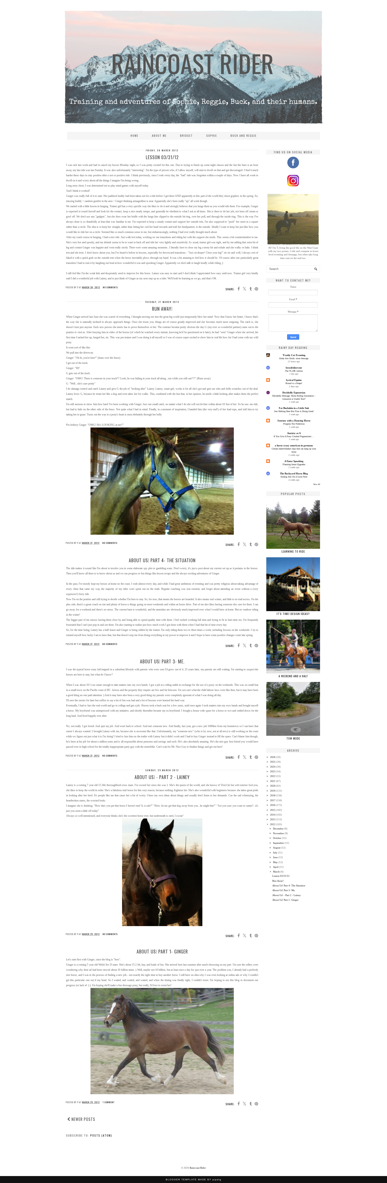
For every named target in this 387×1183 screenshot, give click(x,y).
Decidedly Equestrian (293, 392)
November (278, 833)
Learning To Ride (293, 551)
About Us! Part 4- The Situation (162, 560)
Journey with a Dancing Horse (293, 420)
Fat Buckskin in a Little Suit (294, 408)
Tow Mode (293, 738)
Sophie (211, 135)
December (278, 828)
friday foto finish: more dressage (293, 358)
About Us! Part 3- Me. (162, 661)
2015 (272, 810)
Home (134, 135)
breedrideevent (294, 367)
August (276, 847)
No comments (110, 287)
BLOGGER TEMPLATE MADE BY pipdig (193, 1179)
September (278, 843)
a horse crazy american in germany (294, 445)
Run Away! (162, 308)
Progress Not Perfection (294, 424)
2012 (272, 824)
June (275, 857)
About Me (159, 135)
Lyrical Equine (294, 380)
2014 (272, 814)
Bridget (186, 135)
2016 (272, 805)
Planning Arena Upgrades (294, 464)
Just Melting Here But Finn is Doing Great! (294, 411)
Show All (316, 484)
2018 (272, 795)
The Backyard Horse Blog (294, 473)
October (277, 838)
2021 (272, 781)
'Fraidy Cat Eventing (293, 355)
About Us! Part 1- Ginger (162, 951)
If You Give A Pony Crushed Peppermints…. (294, 436)
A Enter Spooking (293, 461)
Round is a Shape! (294, 383)
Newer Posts (82, 1119)
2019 (272, 790)
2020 (272, 785)
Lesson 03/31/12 (162, 157)
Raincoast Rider (198, 1167)
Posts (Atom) (101, 1135)
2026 (272, 757)
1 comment (108, 1102)
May (275, 862)
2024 (272, 766)
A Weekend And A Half (293, 676)
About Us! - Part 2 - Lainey (162, 777)
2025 (272, 761)
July (275, 852)
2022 (272, 776)
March (276, 871)
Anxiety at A (294, 433)
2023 (272, 771)
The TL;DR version (294, 371)
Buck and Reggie (243, 135)
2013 (272, 819)
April (275, 867)
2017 (272, 800)
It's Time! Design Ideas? (293, 614)
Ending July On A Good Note (294, 476)
